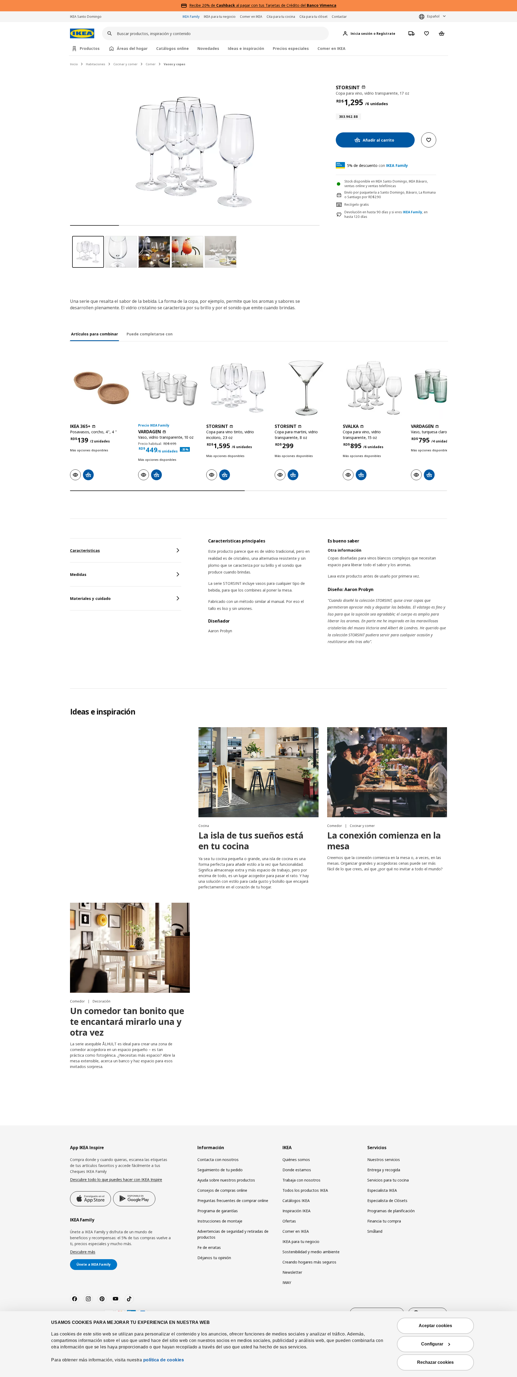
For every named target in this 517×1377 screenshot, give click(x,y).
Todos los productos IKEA (305, 1190)
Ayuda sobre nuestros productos (226, 1180)
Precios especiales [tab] (291, 48)
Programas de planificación (391, 1210)
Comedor (335, 825)
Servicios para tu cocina (388, 1180)
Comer (151, 64)
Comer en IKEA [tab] (331, 48)
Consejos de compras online (222, 1190)
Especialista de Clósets (387, 1200)
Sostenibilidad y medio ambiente (311, 1251)
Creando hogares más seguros (309, 1262)
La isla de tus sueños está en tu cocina (250, 840)
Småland (374, 1231)
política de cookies (163, 1360)
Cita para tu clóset (313, 16)
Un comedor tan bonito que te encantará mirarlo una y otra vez (127, 1021)
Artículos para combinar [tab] (94, 333)
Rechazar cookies (435, 1362)
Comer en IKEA (251, 16)
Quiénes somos (296, 1159)
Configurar (432, 1344)
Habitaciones (95, 64)
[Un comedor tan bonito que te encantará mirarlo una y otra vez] (130, 948)
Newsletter (292, 1272)
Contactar (339, 16)
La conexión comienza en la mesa (384, 840)
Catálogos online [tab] (172, 48)
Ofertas (289, 1221)
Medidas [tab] (78, 574)
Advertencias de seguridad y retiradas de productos (232, 1234)
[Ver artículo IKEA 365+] (101, 387)
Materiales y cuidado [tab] (90, 598)
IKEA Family (191, 16)
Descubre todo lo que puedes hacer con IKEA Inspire (116, 1179)
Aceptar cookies (435, 1325)
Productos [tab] (90, 48)
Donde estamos (296, 1169)
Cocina (203, 825)
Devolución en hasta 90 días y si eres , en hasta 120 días (386, 214)
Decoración (101, 1001)
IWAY (286, 1282)
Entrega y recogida (383, 1169)
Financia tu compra (384, 1221)
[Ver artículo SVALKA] (374, 387)
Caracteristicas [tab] (85, 550)
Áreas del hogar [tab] (132, 48)
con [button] (377, 165)
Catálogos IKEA (296, 1200)
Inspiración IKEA (296, 1210)
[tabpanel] (327, 598)
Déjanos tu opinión (214, 1257)
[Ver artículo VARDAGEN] (169, 387)
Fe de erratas (209, 1247)
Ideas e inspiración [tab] (246, 48)
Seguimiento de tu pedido (220, 1169)
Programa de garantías (217, 1210)
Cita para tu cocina (281, 16)
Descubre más (82, 1251)
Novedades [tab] (208, 48)
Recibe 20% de (202, 5)
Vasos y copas (174, 64)
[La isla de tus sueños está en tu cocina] (258, 772)
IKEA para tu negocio (220, 16)
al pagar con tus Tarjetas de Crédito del (276, 5)
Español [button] (433, 16)
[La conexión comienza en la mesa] (387, 772)
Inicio (74, 64)
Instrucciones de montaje (219, 1221)
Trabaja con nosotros (301, 1180)
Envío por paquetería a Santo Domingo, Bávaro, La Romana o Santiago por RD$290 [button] (390, 194)
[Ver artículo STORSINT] (237, 387)
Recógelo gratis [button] (356, 204)
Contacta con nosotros (218, 1159)
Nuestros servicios (383, 1159)
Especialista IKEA (382, 1190)
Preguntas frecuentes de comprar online (232, 1200)
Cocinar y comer (125, 64)
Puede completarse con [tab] (150, 333)
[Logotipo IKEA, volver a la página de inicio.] (82, 34)
